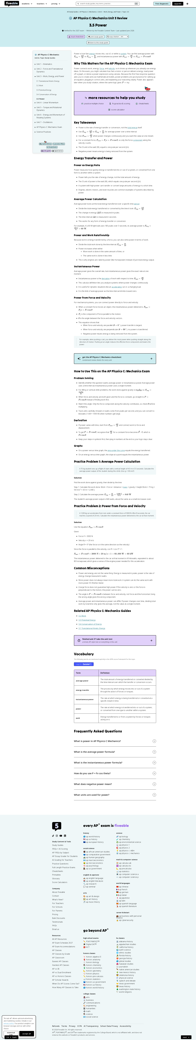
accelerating (117, 287)
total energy (132, 127)
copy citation (114, 37)
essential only (11, 1034)
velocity (112, 68)
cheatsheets (53, 147)
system (123, 53)
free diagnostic (162, 4)
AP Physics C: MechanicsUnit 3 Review (98, 18)
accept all (26, 1034)
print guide (47, 151)
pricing (54, 4)
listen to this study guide (99, 43)
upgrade (177, 4)
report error (58, 151)
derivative (106, 278)
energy (92, 53)
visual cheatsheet (77, 37)
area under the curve (116, 450)
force (102, 68)
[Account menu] (187, 3)
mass (125, 487)
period (136, 204)
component (137, 140)
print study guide (96, 37)
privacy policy (9, 1023)
